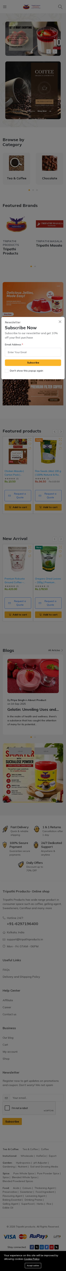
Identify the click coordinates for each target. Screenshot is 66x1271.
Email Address (13, 344)
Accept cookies (33, 1265)
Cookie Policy (31, 1258)
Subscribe (33, 362)
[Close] (60, 321)
